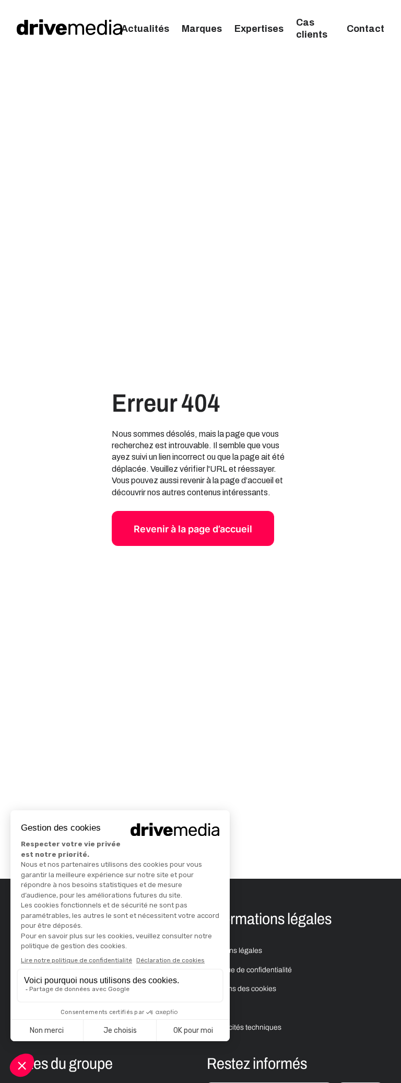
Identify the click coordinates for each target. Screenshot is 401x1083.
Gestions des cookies (241, 989)
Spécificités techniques (245, 1027)
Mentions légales (234, 950)
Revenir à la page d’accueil (193, 528)
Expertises (259, 29)
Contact (365, 29)
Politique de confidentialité (249, 970)
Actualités (145, 29)
